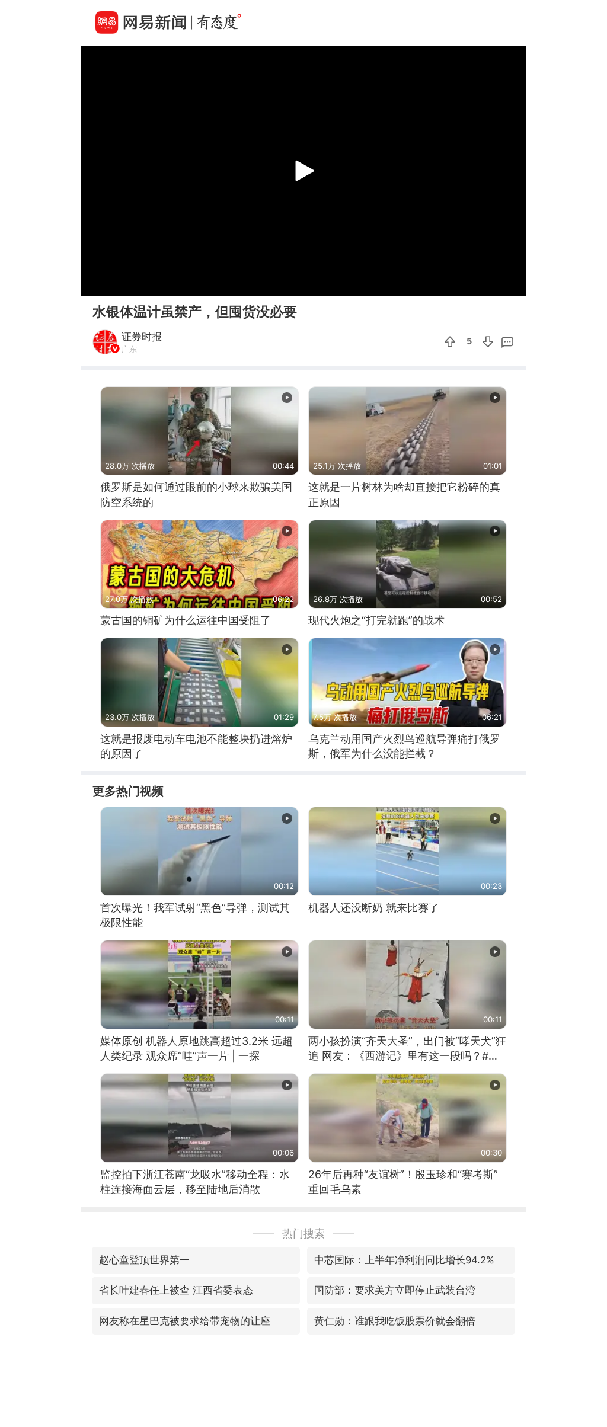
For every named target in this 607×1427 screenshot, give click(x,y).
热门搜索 (303, 1233)
